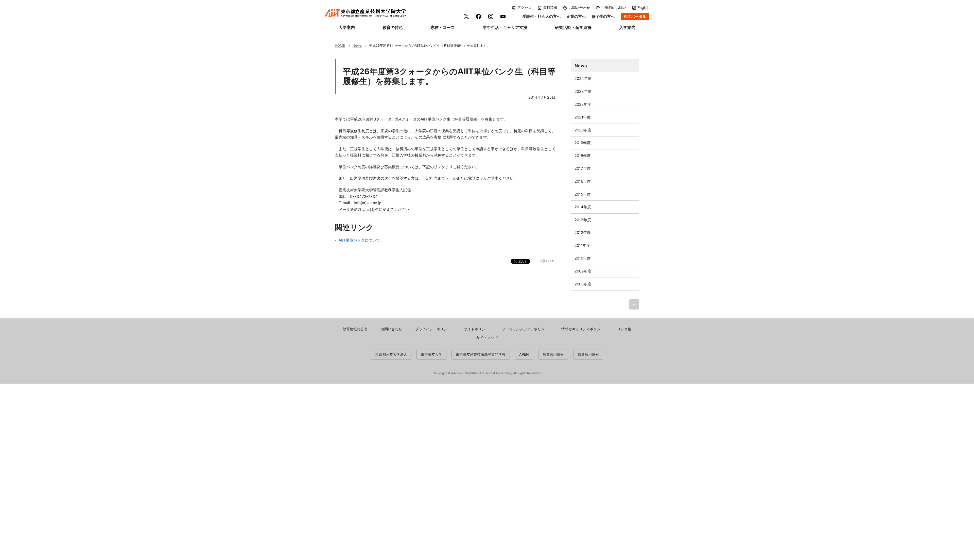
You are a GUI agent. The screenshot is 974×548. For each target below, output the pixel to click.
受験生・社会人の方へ (542, 16)
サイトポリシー (476, 329)
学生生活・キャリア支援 (505, 27)
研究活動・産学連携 (573, 27)
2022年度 (583, 104)
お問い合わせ (579, 8)
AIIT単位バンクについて (359, 240)
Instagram (491, 16)
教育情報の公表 (355, 329)
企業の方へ (576, 16)
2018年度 (583, 155)
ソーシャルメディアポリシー (525, 329)
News (581, 65)
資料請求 (550, 8)
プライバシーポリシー (433, 329)
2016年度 (583, 181)
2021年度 (583, 117)
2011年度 (582, 245)
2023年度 (583, 91)
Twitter (466, 16)
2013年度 (583, 219)
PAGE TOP (634, 304)
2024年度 (583, 78)
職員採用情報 (588, 354)
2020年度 (583, 130)
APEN (524, 354)
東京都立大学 (431, 354)
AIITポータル (635, 16)
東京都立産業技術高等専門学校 (481, 354)
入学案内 (627, 27)
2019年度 (583, 142)
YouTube (503, 16)
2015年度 (583, 194)
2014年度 (583, 206)
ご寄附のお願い (613, 8)
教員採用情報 (553, 354)
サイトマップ (487, 337)
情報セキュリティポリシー (582, 329)
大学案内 (347, 27)
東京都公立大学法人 (391, 354)
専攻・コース (442, 27)
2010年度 (583, 258)
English (643, 7)
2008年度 (583, 284)
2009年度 (583, 271)
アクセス (524, 8)
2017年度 (583, 168)
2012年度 (583, 232)
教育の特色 (392, 27)
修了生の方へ (603, 16)
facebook (479, 16)
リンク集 (624, 329)
